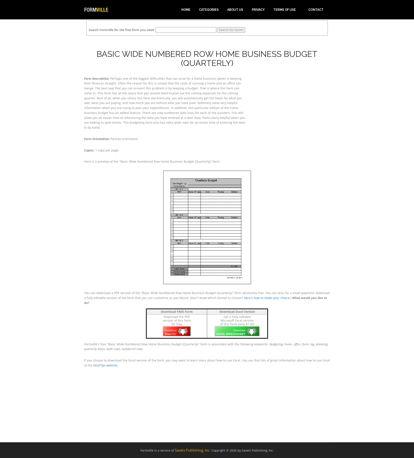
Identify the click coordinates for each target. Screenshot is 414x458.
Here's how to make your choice (267, 298)
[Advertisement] (291, 103)
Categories (209, 9)
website (105, 365)
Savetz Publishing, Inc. (192, 450)
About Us (235, 9)
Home (185, 9)
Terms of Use (284, 9)
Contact (315, 9)
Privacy (258, 9)
